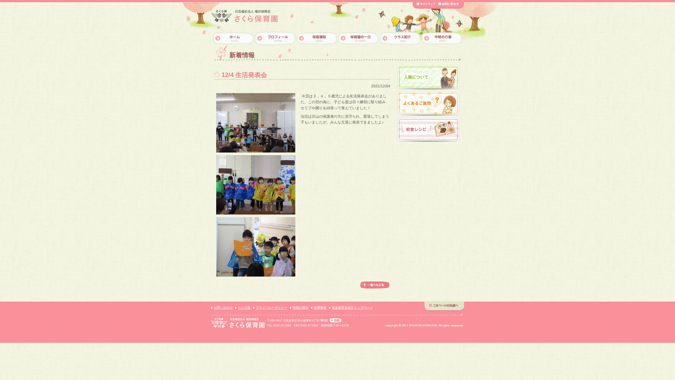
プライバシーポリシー (271, 308)
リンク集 (244, 308)
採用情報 (320, 308)
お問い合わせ (223, 308)
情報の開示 (300, 308)
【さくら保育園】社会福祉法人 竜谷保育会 (244, 16)
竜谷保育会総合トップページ (352, 308)
